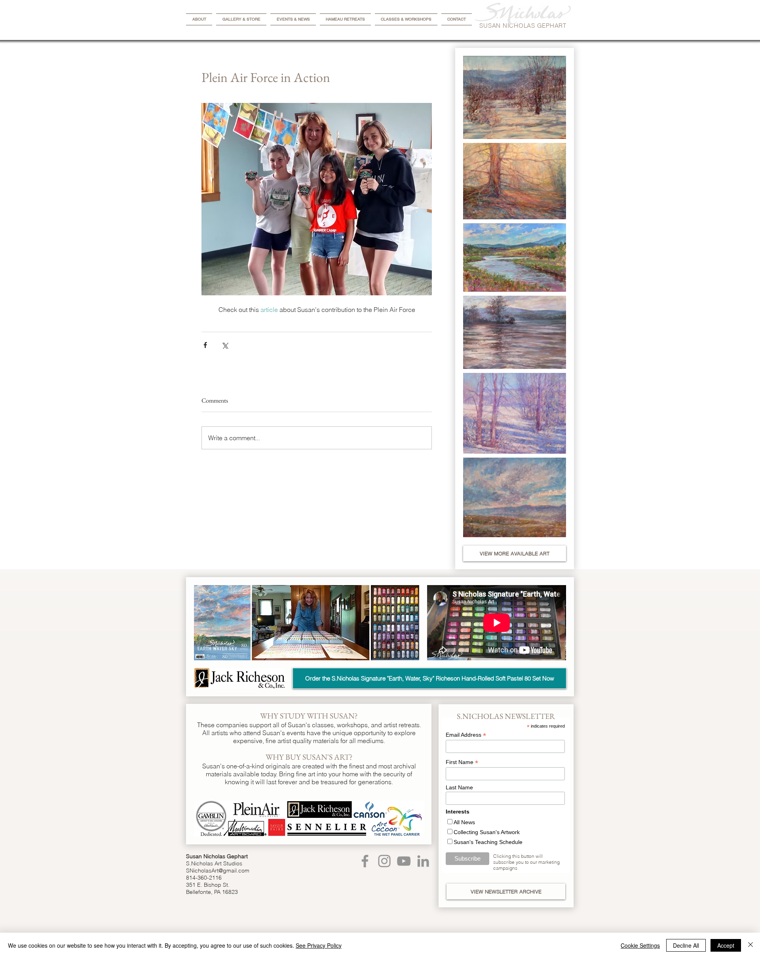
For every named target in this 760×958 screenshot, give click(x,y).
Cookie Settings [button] (640, 945)
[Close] (750, 945)
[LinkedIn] (423, 861)
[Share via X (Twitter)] (224, 345)
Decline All (686, 945)
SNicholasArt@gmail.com (217, 870)
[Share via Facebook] (205, 345)
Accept (725, 945)
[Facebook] (365, 861)
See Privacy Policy (319, 945)
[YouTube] (403, 861)
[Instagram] (384, 861)
